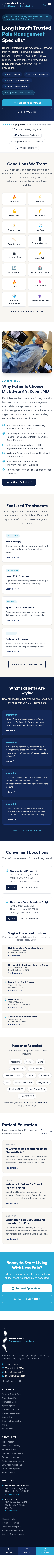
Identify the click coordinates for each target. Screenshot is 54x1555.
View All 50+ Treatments (25, 664)
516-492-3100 (29, 111)
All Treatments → (10, 1472)
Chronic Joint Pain (10, 1409)
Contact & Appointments (13, 1534)
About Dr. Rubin (9, 1519)
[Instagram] (7, 1381)
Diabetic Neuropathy (11, 1421)
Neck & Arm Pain (9, 1398)
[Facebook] (3, 1381)
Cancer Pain (7, 1417)
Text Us (27, 1552)
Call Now (9, 1552)
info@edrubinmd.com (15, 1376)
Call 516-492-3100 (29, 1299)
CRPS (4, 1425)
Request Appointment (29, 102)
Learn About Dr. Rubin (17, 482)
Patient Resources (10, 1523)
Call (13, 887)
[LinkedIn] (12, 1381)
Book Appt (45, 1552)
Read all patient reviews (25, 830)
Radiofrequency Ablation (13, 1461)
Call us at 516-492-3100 (35, 1103)
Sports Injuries (8, 1405)
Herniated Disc (9, 1402)
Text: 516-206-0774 (14, 1368)
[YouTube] (20, 1381)
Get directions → (15, 956)
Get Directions (31, 887)
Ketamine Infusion (10, 1449)
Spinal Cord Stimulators (12, 1453)
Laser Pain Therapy (11, 1445)
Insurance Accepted (11, 1526)
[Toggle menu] (49, 4)
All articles (44, 1132)
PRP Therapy (8, 1442)
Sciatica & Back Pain (11, 1394)
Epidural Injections (10, 1457)
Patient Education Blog (12, 1530)
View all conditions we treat (25, 311)
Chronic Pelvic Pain (11, 1413)
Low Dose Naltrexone (12, 1465)
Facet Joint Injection (11, 1468)
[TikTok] (16, 1381)
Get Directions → (12, 1494)
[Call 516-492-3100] (44, 4)
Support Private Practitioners (20, 92)
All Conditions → (9, 1429)
